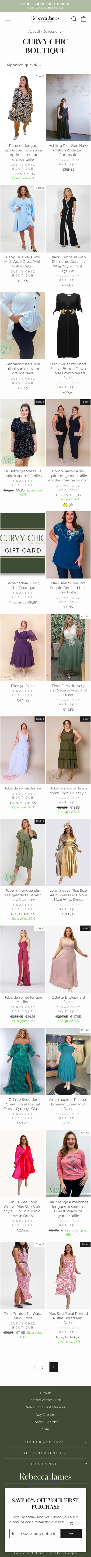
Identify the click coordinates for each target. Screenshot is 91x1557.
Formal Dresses (45, 1422)
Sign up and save (44, 1442)
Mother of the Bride (45, 1400)
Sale (45, 1429)
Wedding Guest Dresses (45, 1407)
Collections (52, 31)
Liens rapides (44, 1464)
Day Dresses (45, 1415)
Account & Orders (44, 1453)
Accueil (34, 31)
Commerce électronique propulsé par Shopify (45, 1553)
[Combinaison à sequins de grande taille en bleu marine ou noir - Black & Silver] (71, 505)
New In (45, 1393)
